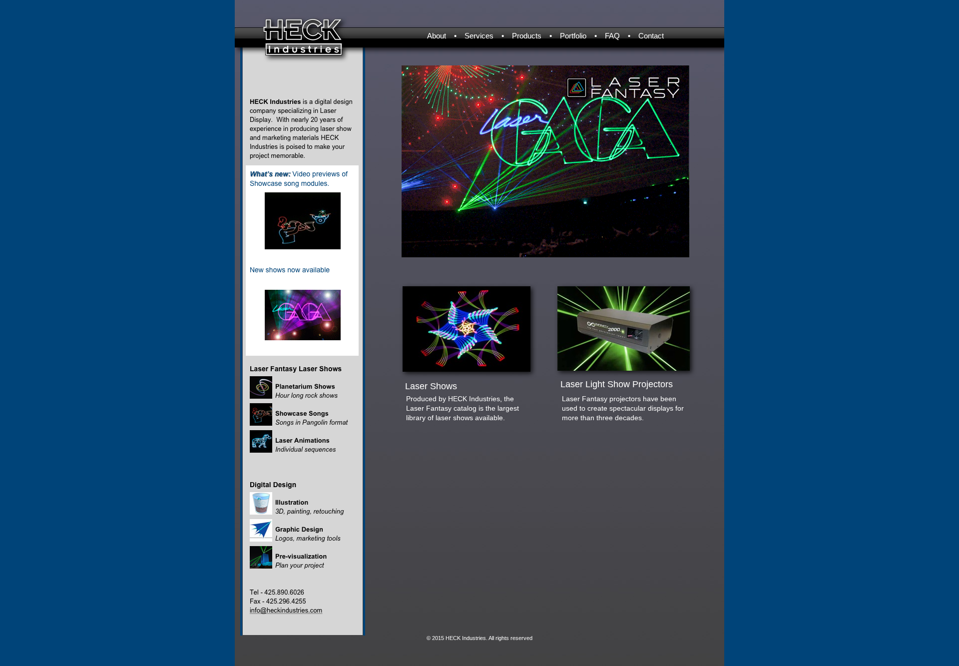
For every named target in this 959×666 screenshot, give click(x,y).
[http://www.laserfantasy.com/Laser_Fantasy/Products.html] (623, 368)
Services (479, 35)
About (436, 35)
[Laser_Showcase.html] (303, 246)
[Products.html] (466, 369)
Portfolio (573, 35)
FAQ (612, 35)
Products (526, 35)
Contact (651, 35)
